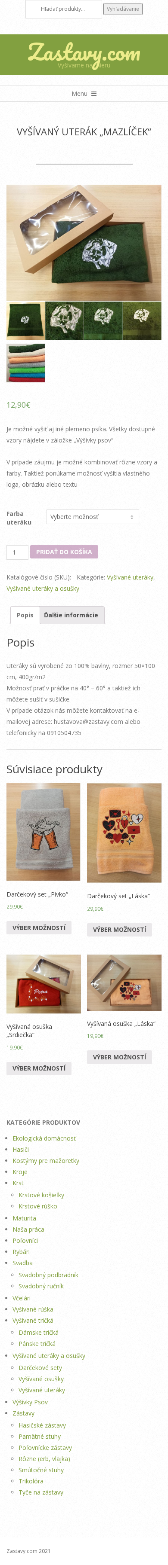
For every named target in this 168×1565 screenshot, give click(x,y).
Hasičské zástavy (42, 1425)
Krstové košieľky (41, 1195)
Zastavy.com (84, 51)
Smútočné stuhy (41, 1470)
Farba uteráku (18, 517)
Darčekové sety (40, 1368)
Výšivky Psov (30, 1402)
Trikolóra (31, 1481)
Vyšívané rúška (32, 1309)
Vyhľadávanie (123, 8)
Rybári (21, 1252)
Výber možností (38, 928)
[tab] (25, 615)
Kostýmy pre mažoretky (45, 1160)
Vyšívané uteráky (130, 577)
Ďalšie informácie (71, 615)
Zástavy (23, 1413)
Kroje (20, 1172)
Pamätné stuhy (40, 1436)
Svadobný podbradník (48, 1275)
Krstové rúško (38, 1206)
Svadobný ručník (41, 1286)
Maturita (24, 1218)
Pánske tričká (37, 1343)
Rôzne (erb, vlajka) (44, 1459)
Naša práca (28, 1229)
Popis (25, 615)
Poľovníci (25, 1240)
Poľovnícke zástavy (45, 1447)
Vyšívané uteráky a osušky (42, 588)
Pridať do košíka (64, 552)
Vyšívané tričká (32, 1320)
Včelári (21, 1298)
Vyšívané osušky (41, 1379)
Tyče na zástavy (41, 1492)
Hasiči (20, 1149)
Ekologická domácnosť (44, 1138)
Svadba (22, 1263)
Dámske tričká (39, 1332)
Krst (18, 1183)
